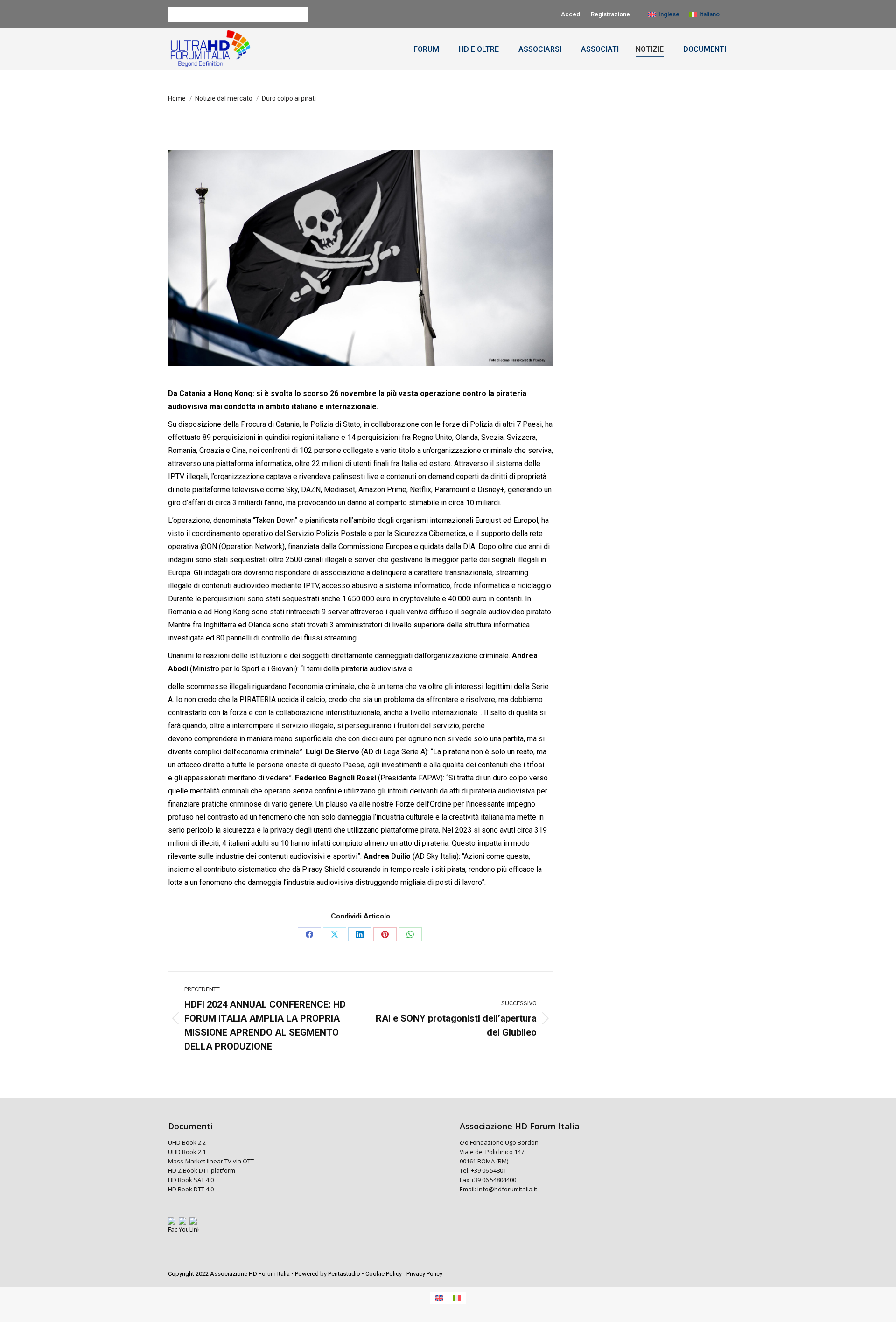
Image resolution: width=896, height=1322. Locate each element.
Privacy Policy (424, 1273)
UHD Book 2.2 (187, 1142)
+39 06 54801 (488, 1170)
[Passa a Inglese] (439, 1298)
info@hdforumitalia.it (507, 1189)
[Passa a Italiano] (457, 1298)
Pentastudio (344, 1273)
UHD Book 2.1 (187, 1152)
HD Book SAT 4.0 (191, 1180)
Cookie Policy (383, 1273)
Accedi (571, 14)
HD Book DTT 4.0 (191, 1189)
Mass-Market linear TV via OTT (211, 1161)
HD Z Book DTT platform (201, 1170)
